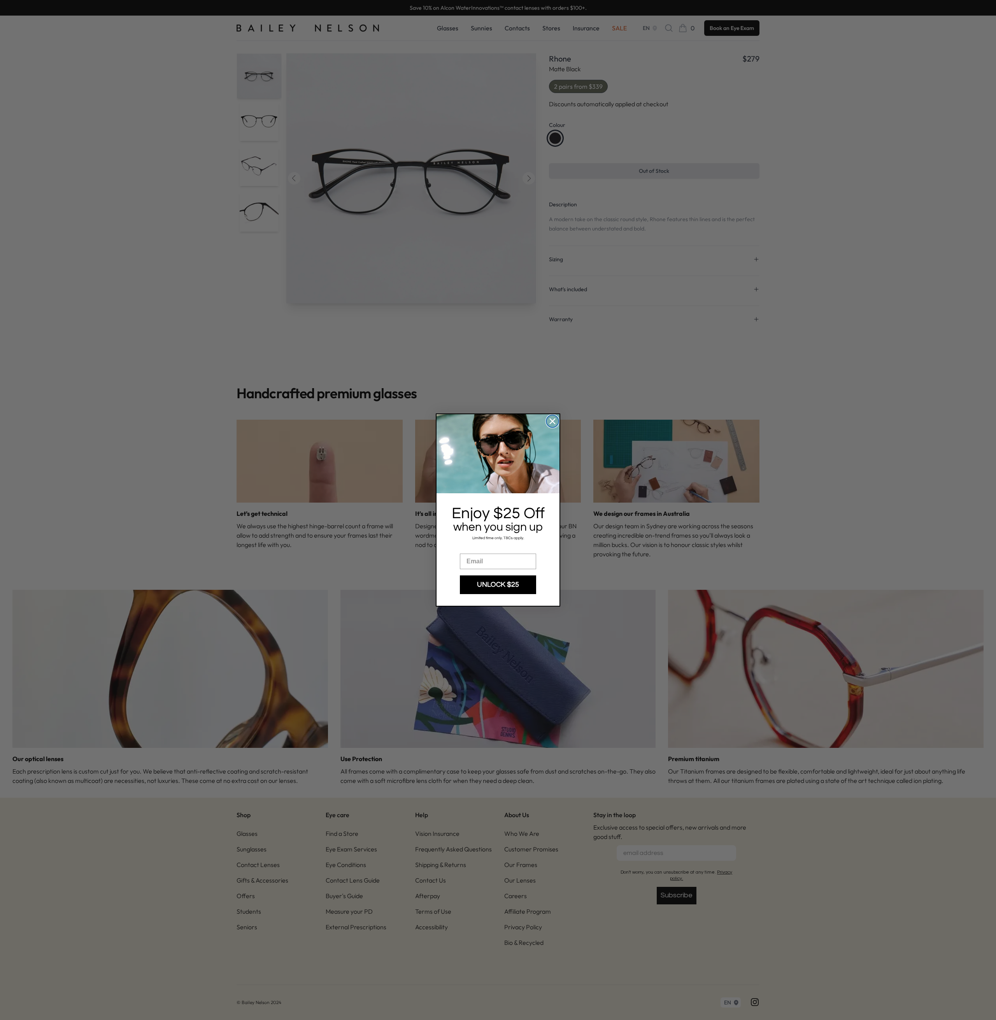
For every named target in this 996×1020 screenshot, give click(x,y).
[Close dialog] (552, 421)
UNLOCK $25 (498, 584)
